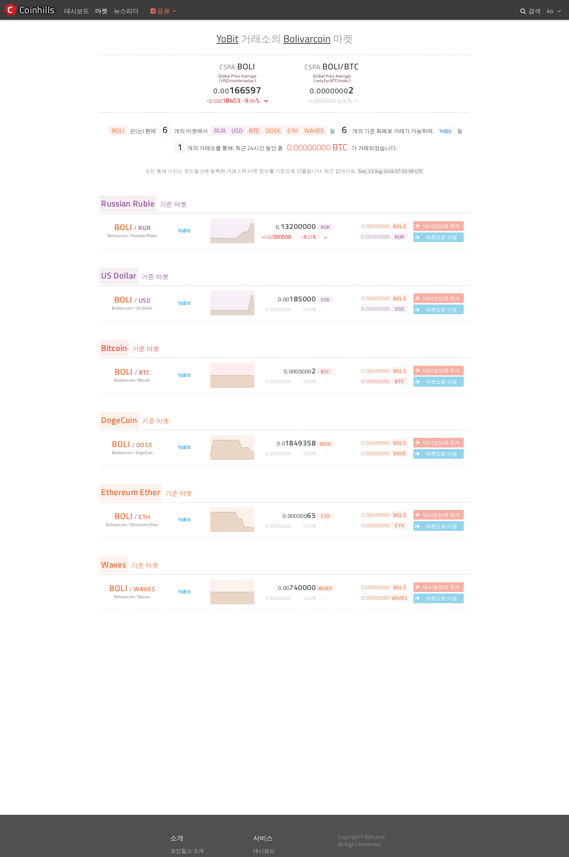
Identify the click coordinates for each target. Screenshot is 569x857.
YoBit (227, 38)
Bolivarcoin (307, 38)
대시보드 (264, 851)
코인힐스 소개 (187, 851)
